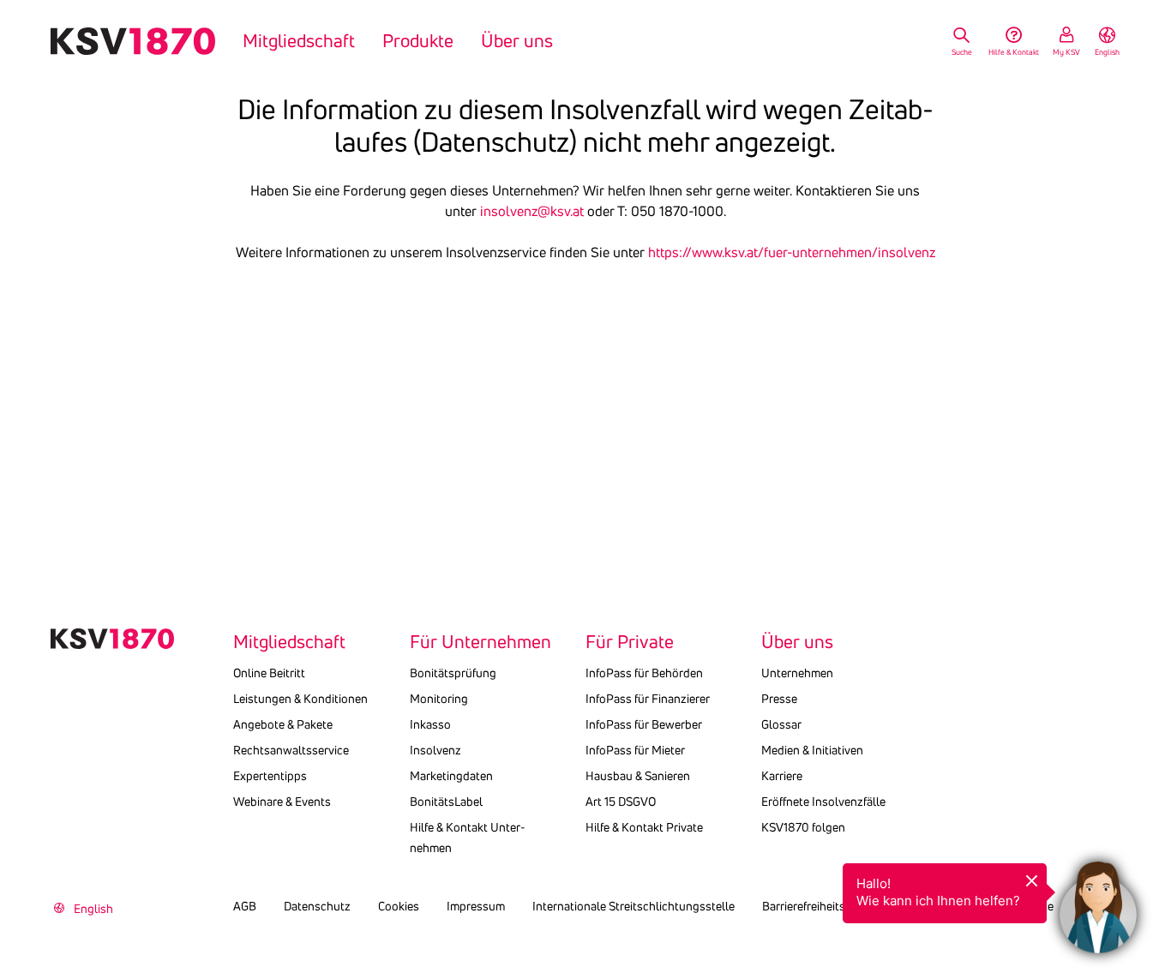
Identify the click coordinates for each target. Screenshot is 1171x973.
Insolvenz (435, 750)
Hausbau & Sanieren (638, 776)
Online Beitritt (269, 673)
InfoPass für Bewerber (644, 724)
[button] (1098, 900)
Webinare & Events (282, 801)
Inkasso (430, 724)
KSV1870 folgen (803, 827)
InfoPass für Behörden (644, 673)
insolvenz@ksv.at (532, 210)
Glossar (781, 724)
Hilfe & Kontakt (1013, 52)
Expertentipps (270, 776)
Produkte (417, 41)
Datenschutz (317, 906)
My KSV (1066, 52)
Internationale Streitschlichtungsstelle (633, 906)
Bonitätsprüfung (453, 673)
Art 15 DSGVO (621, 801)
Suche (962, 52)
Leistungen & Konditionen (300, 698)
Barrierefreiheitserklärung (829, 906)
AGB (244, 906)
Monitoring (439, 698)
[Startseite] (133, 41)
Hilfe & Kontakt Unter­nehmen (467, 838)
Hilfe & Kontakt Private (644, 827)
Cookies (398, 906)
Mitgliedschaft (299, 41)
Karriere (781, 776)
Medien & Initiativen (812, 750)
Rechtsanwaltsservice (291, 750)
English (1107, 52)
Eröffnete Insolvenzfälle (823, 801)
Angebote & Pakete (283, 724)
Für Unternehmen (480, 642)
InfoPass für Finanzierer (648, 698)
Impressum (476, 906)
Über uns (517, 41)
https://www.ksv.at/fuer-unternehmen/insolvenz (791, 252)
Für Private (630, 642)
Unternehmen (797, 673)
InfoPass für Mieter (635, 750)
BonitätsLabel (446, 801)
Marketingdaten (451, 776)
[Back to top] (1154, 832)
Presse (779, 698)
